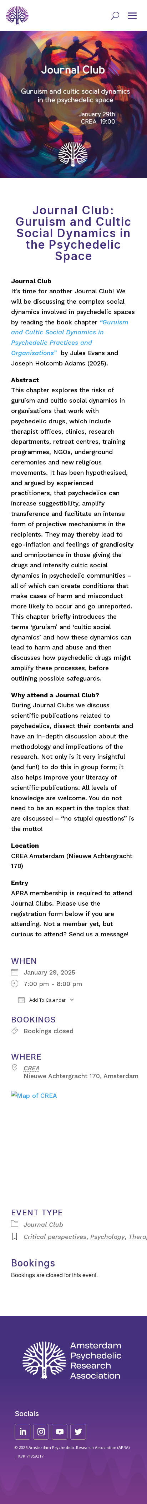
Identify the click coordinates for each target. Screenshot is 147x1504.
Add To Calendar (47, 1000)
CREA (32, 1068)
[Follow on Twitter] (78, 1432)
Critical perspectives (55, 1237)
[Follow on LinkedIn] (22, 1432)
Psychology (107, 1237)
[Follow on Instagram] (41, 1432)
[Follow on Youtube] (59, 1432)
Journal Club (43, 1225)
